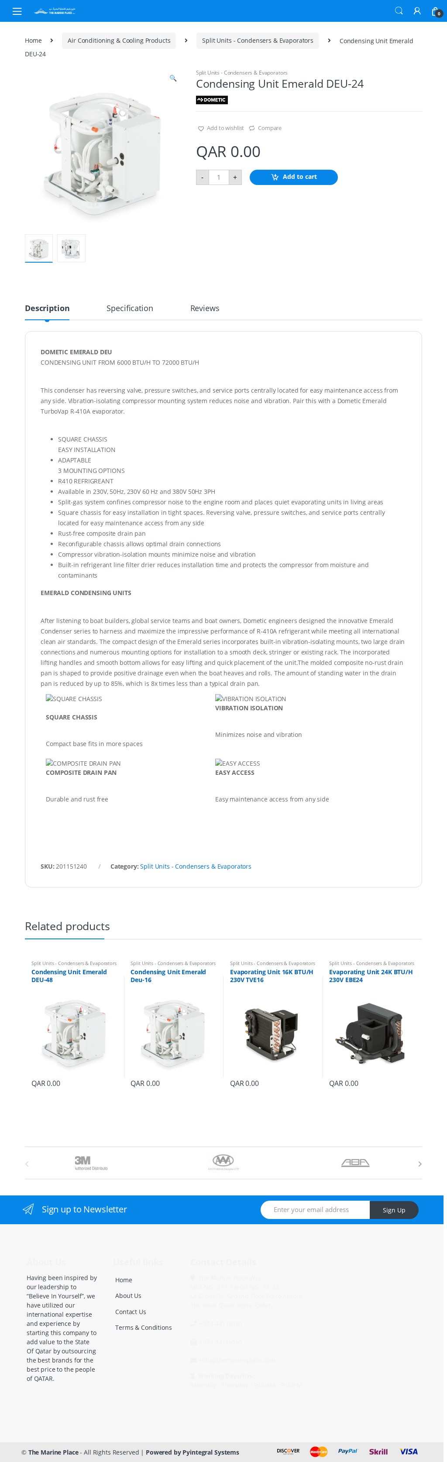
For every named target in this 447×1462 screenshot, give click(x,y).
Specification (130, 308)
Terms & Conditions (143, 1327)
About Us (128, 1295)
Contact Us (130, 1312)
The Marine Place (53, 1452)
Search (399, 11)
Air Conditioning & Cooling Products (119, 40)
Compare (270, 128)
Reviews (205, 308)
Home (33, 40)
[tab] (47, 312)
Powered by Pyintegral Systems (192, 1452)
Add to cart (300, 176)
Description (47, 308)
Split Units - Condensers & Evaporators (257, 40)
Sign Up (394, 1210)
